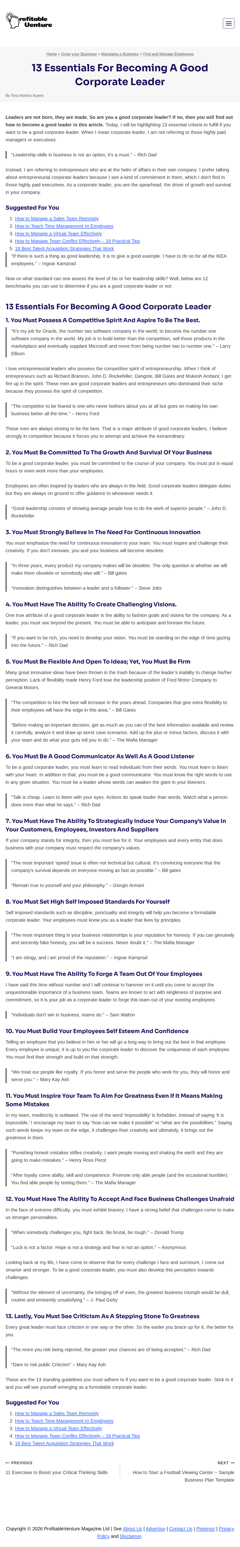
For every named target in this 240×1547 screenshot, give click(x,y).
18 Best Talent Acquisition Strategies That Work (64, 248)
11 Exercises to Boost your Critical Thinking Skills (57, 1468)
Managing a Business (120, 54)
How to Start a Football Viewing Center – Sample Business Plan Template (183, 1472)
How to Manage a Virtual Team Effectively (58, 233)
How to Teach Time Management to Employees (64, 226)
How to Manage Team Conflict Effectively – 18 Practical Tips (77, 241)
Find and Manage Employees (168, 54)
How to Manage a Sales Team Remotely (57, 218)
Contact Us (180, 1528)
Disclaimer (130, 1536)
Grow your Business (79, 54)
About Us (132, 1528)
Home (51, 54)
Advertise (155, 1528)
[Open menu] (228, 23)
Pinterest (205, 1528)
